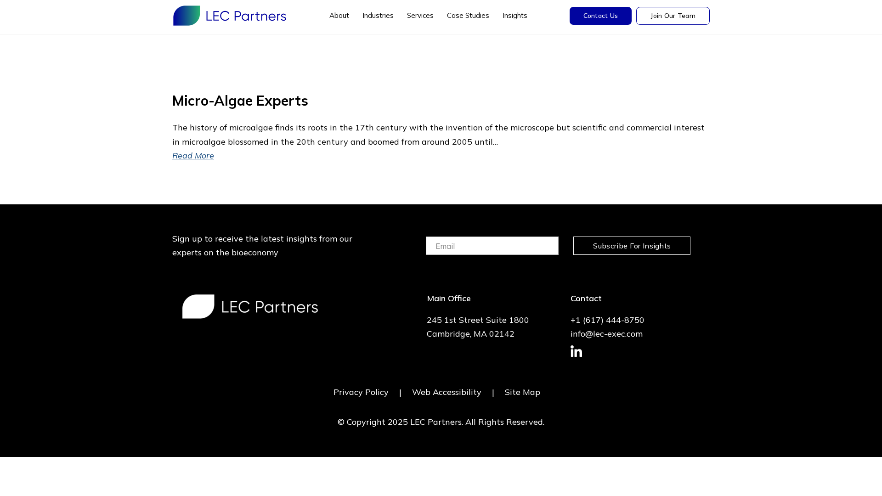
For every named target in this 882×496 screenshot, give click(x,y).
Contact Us (600, 15)
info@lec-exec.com (607, 333)
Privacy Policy (361, 392)
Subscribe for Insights (632, 245)
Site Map (522, 392)
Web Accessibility (446, 392)
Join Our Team (672, 15)
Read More (193, 155)
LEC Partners (229, 15)
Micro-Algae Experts (240, 100)
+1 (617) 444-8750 (608, 320)
